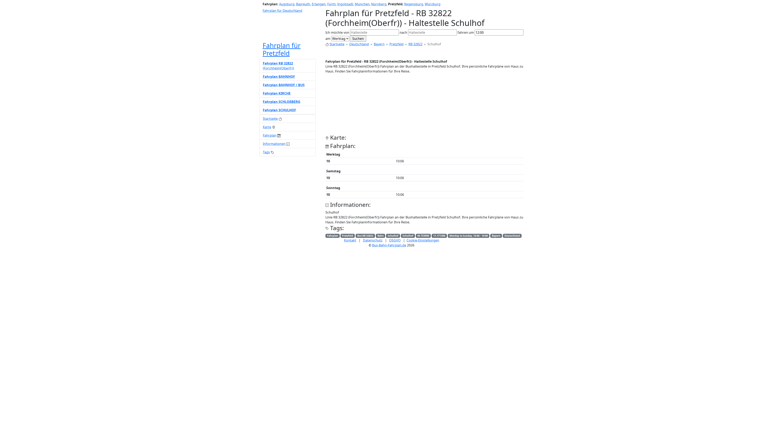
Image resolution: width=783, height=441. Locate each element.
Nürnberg (378, 4)
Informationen (274, 143)
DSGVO (395, 240)
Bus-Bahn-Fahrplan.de (389, 245)
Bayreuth (303, 4)
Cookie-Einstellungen (423, 240)
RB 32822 (415, 44)
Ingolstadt (345, 4)
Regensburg (413, 4)
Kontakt (350, 240)
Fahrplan (269, 135)
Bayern (379, 44)
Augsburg (286, 4)
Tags (266, 152)
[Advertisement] (424, 105)
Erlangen (319, 4)
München (362, 4)
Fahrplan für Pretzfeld (282, 49)
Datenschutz (373, 240)
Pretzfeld (396, 44)
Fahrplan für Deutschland (282, 10)
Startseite (337, 44)
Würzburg (432, 4)
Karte (267, 127)
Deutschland (359, 44)
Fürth (331, 4)
